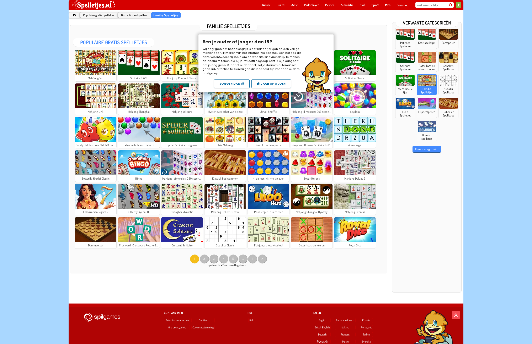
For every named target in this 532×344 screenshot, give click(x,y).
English (322, 320)
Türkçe (366, 334)
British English (322, 327)
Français (345, 334)
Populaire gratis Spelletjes (98, 15)
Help (251, 320)
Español (366, 320)
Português (366, 327)
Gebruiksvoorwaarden (177, 320)
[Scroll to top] (456, 315)
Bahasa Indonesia (345, 320)
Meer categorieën (426, 149)
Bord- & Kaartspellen (134, 15)
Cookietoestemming (203, 327)
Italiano (345, 327)
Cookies (203, 320)
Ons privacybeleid (177, 327)
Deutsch (322, 334)
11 (252, 258)
